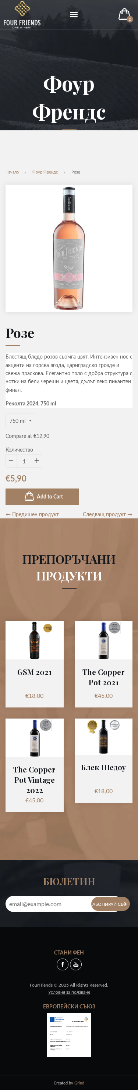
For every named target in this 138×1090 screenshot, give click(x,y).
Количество (19, 449)
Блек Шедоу (103, 767)
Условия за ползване (69, 992)
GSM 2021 (34, 672)
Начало (12, 171)
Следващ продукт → (107, 514)
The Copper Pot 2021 (103, 677)
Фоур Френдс (45, 171)
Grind (79, 1082)
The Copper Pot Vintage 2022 (34, 779)
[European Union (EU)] (69, 1034)
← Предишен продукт (32, 514)
